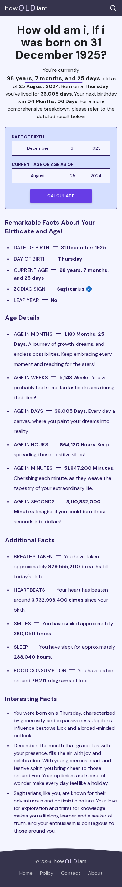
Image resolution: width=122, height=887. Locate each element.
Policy (46, 873)
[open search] (113, 8)
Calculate (61, 196)
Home (26, 873)
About (95, 873)
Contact (70, 873)
